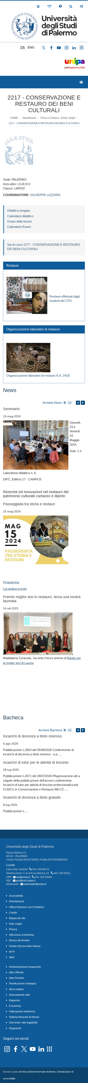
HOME (14, 117)
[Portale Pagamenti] (49, 6)
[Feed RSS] (65, 402)
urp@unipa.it (23, 877)
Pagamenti (15, 1028)
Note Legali (15, 923)
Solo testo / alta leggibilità (23, 1022)
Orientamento (16, 901)
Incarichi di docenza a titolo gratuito (32, 797)
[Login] (81, 6)
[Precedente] (78, 402)
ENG (31, 47)
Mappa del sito (17, 918)
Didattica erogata (18, 210)
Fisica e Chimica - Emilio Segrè (58, 117)
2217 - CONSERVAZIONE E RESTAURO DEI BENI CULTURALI (44, 103)
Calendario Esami (19, 226)
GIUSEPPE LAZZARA (45, 195)
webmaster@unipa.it (34, 884)
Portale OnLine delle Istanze (25, 946)
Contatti (10, 865)
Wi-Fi (12, 951)
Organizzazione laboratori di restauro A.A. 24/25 (38, 375)
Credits (13, 912)
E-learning (15, 1006)
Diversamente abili (19, 994)
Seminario (11, 409)
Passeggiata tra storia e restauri (29, 504)
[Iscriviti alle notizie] (70, 402)
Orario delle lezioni (19, 221)
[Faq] (60, 6)
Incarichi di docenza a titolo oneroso (32, 736)
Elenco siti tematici (19, 940)
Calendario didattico (20, 216)
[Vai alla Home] (44, 21)
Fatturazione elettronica (22, 1011)
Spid (11, 957)
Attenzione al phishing (21, 934)
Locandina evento (15, 589)
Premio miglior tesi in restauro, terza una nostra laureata (41, 599)
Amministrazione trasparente (25, 966)
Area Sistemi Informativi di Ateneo (39, 1071)
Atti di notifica (16, 989)
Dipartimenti (29, 117)
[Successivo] (83, 402)
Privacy (13, 929)
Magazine (14, 1000)
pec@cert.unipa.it (25, 880)
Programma (11, 582)
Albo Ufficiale (16, 972)
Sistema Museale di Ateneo (24, 1017)
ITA (22, 47)
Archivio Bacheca (50, 730)
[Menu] (81, 82)
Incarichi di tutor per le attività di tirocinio (36, 762)
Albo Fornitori (16, 978)
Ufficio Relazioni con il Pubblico (26, 907)
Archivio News (52, 402)
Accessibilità (16, 895)
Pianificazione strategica (22, 983)
